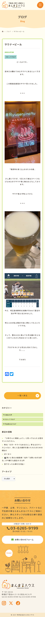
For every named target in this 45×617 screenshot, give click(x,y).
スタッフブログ (10, 419)
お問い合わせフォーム (24, 540)
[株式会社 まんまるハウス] (13, 5)
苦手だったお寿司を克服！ (15, 464)
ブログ (8, 31)
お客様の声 (8, 415)
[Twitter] (11, 603)
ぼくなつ (7, 454)
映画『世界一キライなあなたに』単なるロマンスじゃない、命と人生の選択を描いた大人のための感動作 (22, 447)
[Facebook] (18, 603)
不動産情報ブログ (10, 424)
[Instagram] (4, 603)
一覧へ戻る (22, 396)
